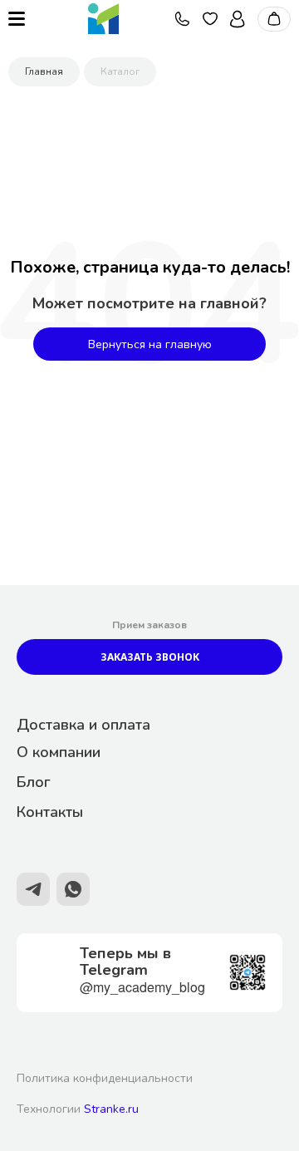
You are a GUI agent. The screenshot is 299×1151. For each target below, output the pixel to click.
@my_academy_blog (142, 986)
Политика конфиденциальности (105, 1078)
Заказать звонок (149, 657)
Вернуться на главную (150, 344)
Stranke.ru (111, 1109)
